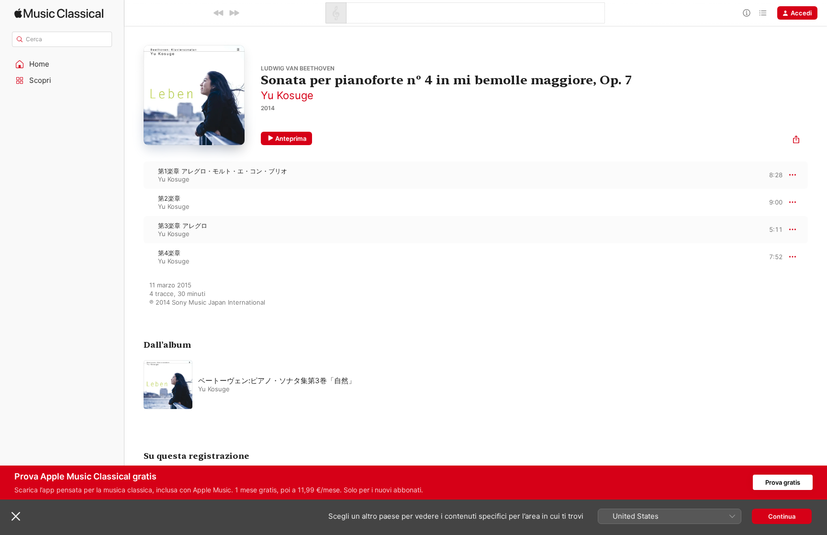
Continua (781, 516)
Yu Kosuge (287, 95)
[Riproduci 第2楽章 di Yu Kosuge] (134, 202)
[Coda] (763, 13)
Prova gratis (782, 482)
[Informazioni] (746, 13)
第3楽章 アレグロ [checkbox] (182, 225)
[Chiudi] (15, 516)
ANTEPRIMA (768, 175)
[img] (58, 13)
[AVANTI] (234, 13)
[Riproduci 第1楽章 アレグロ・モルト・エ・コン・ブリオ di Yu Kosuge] (134, 175)
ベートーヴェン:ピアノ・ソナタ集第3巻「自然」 (277, 380)
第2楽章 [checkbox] (169, 198)
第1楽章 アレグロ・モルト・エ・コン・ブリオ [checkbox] (222, 171)
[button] (62, 64)
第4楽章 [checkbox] (169, 253)
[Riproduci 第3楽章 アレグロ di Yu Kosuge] (134, 229)
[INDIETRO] (218, 13)
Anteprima (290, 138)
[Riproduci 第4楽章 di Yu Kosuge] (134, 257)
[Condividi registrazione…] (796, 140)
